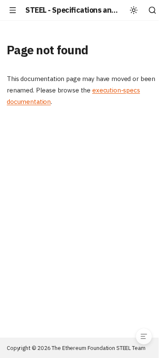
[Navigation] (12, 10)
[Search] (152, 10)
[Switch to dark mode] (133, 10)
